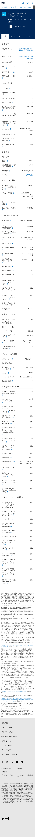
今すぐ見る (29, 175)
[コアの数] (9, 88)
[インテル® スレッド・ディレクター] (3, 402)
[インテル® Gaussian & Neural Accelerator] (3, 395)
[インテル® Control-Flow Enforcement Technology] (11, 526)
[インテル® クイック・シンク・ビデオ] (3, 291)
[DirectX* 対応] (12, 266)
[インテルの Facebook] (2, 762)
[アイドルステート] (3, 469)
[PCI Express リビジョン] (6, 337)
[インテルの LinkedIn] (12, 762)
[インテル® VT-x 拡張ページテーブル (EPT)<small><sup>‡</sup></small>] (7, 583)
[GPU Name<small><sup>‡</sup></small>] (11, 220)
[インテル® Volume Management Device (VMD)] (7, 492)
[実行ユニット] (12, 243)
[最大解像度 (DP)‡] (3, 255)
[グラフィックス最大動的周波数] (11, 233)
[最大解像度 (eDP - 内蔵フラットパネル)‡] (3, 262)
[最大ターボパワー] (3, 146)
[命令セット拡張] (14, 461)
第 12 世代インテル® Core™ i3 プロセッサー (26, 50)
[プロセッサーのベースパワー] (9, 140)
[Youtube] (16, 762)
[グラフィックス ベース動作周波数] (12, 228)
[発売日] (8, 161)
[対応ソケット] (12, 359)
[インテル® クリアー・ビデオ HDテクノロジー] (9, 299)
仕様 (5, 36)
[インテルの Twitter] (7, 762)
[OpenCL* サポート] (3, 276)
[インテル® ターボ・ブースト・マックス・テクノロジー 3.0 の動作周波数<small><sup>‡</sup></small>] (3, 434)
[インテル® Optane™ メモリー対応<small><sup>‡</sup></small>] (13, 417)
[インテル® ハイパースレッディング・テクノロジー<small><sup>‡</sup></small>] (11, 449)
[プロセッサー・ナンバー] (6, 68)
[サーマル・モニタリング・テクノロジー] (3, 484)
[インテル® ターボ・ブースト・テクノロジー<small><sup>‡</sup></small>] (7, 442)
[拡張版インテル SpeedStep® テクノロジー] (8, 476)
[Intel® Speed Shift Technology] (11, 423)
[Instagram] (21, 762)
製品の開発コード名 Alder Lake (26, 57)
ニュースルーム (6, 745)
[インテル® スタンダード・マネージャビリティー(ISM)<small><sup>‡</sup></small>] (13, 515)
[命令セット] (11, 457)
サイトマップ (6, 750)
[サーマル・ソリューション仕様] (11, 369)
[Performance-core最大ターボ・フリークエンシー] (9, 117)
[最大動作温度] (12, 381)
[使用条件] (9, 171)
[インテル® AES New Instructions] (11, 532)
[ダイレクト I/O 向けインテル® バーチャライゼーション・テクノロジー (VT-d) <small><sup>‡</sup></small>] (3, 576)
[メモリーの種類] (14, 193)
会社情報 (4, 723)
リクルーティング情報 (9, 755)
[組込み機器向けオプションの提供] (12, 167)
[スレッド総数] (12, 102)
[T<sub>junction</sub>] (8, 373)
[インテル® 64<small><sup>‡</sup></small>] (13, 453)
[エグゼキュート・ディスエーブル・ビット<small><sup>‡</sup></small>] (5, 544)
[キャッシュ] (11, 129)
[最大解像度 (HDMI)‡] (3, 249)
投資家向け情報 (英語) (9, 736)
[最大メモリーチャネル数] (6, 204)
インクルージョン (7, 732)
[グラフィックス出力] (3, 239)
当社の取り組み (6, 727)
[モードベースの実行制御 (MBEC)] (11, 555)
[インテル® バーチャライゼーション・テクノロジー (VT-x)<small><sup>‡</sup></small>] (3, 565)
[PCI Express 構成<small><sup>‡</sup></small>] (3, 342)
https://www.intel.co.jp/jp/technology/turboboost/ (13, 691)
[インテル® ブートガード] (6, 550)
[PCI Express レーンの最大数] (9, 348)
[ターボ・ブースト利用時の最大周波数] (3, 110)
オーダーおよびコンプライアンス (21, 36)
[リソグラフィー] (14, 72)
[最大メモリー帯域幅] (3, 210)
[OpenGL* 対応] (13, 270)
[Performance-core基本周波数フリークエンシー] (8, 125)
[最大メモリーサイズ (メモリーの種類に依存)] (5, 189)
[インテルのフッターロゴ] (5, 819)
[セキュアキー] (12, 519)
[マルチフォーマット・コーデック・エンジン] (8, 284)
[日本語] (27, 2)
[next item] (34, 7)
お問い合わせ (6, 741)
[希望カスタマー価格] (3, 78)
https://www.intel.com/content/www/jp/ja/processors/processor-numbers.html (17, 645)
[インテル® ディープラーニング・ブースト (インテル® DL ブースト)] (8, 412)
